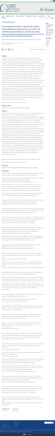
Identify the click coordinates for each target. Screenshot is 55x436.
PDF (5, 49)
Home (2, 16)
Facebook (48, 39)
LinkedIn (47, 41)
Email (47, 46)
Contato (3, 17)
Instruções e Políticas (31, 16)
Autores (47, 28)
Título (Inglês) (48, 26)
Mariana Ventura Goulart (8, 39)
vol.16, (5, 44)
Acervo (49, 16)
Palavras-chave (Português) (50, 30)
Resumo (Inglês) (49, 32)
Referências (48, 35)
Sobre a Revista (10, 16)
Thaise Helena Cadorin (19, 39)
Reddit (47, 44)
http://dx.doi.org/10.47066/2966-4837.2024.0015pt (12, 42)
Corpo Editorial (20, 16)
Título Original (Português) (49, 25)
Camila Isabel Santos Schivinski (33, 39)
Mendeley (48, 42)
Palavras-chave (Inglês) (50, 33)
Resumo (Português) (50, 29)
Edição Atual (42, 16)
